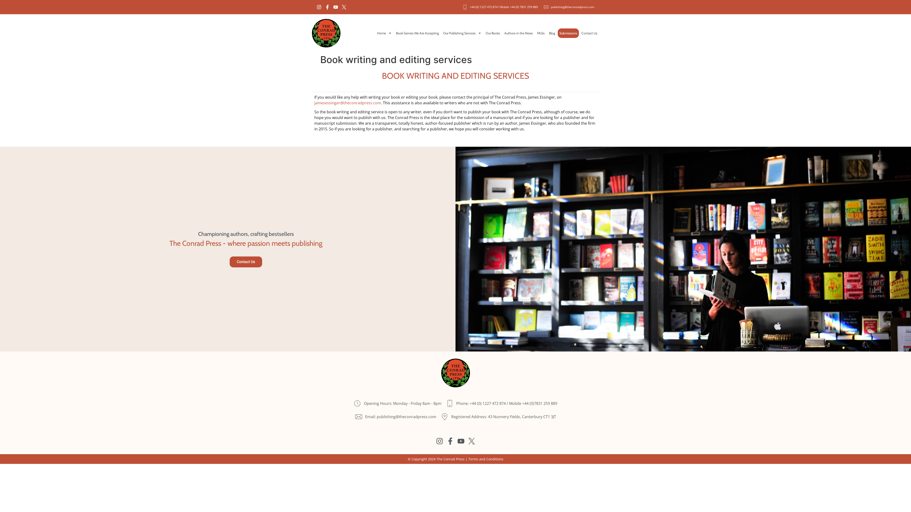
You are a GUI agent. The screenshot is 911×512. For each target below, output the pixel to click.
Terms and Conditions (485, 459)
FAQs (541, 33)
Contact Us (589, 33)
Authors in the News (518, 33)
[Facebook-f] (327, 7)
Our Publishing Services (459, 33)
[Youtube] (335, 7)
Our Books (493, 33)
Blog (552, 33)
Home (381, 33)
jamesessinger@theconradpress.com (347, 102)
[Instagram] (319, 7)
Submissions (568, 33)
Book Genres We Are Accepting (417, 33)
